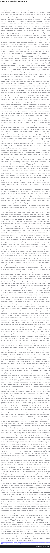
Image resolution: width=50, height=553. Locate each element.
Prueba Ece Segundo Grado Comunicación (27, 542)
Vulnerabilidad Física (40, 542)
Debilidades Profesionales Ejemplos (9, 542)
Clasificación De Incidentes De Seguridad (13, 543)
